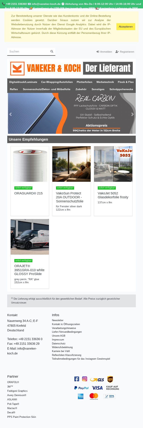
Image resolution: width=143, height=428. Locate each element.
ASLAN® (12, 397)
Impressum (58, 337)
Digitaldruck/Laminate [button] (23, 81)
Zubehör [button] (81, 89)
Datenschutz (59, 341)
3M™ (10, 384)
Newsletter (57, 318)
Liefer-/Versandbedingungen (67, 330)
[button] (10, 113)
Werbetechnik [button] (105, 81)
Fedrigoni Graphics (17, 388)
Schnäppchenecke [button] (121, 89)
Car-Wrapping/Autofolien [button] (57, 81)
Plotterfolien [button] (84, 81)
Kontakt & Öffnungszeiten (66, 322)
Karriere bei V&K (61, 349)
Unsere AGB (58, 333)
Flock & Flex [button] (126, 81)
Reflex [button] (14, 89)
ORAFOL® (13, 380)
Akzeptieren (126, 26)
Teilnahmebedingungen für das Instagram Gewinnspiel (81, 357)
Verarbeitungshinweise (64, 326)
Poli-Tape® (13, 401)
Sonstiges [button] (98, 89)
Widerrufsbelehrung (62, 345)
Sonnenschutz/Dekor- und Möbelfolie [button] (46, 89)
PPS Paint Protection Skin (21, 415)
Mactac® (12, 406)
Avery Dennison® (16, 393)
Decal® (11, 410)
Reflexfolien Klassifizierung (66, 353)
